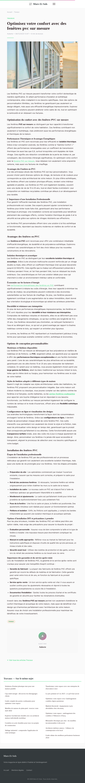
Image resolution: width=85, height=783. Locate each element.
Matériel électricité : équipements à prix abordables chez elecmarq (59, 707)
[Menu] (54, 4)
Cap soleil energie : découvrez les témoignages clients (21, 695)
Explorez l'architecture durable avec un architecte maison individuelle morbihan (22, 717)
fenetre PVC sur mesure (24, 161)
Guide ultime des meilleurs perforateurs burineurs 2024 (63, 736)
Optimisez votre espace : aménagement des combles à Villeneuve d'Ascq (60, 714)
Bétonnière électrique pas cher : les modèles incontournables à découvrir (61, 722)
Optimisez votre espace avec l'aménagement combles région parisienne (61, 700)
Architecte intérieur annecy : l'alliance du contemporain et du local (60, 729)
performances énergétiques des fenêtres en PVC (32, 285)
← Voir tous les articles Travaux (20, 660)
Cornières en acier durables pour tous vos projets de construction (22, 724)
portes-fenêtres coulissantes (62, 394)
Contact (29, 770)
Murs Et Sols (38, 4)
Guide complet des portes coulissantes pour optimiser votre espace (20, 702)
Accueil (9, 12)
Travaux (16, 12)
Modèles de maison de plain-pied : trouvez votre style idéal (21, 709)
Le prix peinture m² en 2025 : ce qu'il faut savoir (62, 694)
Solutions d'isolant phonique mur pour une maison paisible (19, 687)
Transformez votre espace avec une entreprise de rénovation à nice (62, 687)
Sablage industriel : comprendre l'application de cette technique (21, 731)
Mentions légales (18, 770)
